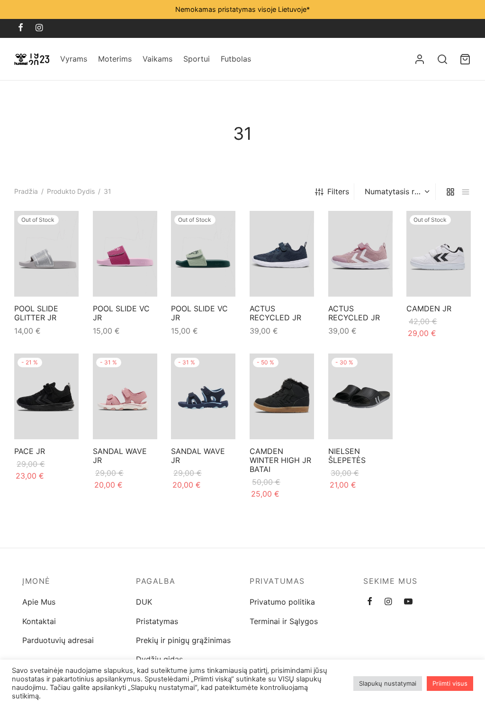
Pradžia (26, 191)
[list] (465, 191)
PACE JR (29, 451)
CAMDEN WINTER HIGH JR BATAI (280, 460)
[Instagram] (39, 28)
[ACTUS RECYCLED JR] (282, 254)
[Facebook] (20, 28)
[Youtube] (408, 602)
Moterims (115, 58)
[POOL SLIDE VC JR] (125, 254)
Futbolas (236, 58)
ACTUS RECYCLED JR (275, 313)
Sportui (196, 58)
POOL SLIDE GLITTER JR (36, 313)
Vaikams (157, 58)
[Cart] (465, 59)
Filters (338, 191)
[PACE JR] (46, 396)
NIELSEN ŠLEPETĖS (347, 455)
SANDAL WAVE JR (120, 455)
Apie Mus (38, 602)
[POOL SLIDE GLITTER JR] (46, 254)
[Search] (442, 59)
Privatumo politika (282, 602)
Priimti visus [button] (449, 683)
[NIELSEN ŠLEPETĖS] (360, 396)
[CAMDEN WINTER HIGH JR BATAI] (282, 396)
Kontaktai (39, 621)
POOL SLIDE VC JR (121, 313)
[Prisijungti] (419, 59)
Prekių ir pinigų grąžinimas (183, 640)
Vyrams (73, 58)
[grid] (450, 191)
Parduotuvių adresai (58, 640)
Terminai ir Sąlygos (284, 621)
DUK (144, 602)
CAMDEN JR (428, 308)
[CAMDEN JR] (438, 254)
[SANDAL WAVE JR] (125, 396)
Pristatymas (157, 621)
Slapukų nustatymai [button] (387, 683)
